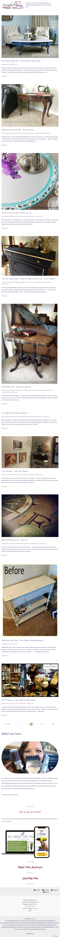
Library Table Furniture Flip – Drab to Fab (15, 540)
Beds (3, 416)
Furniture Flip (5, 133)
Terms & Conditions (28, 908)
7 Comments (5, 282)
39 (41, 724)
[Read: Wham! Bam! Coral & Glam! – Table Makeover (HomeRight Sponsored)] (30, 600)
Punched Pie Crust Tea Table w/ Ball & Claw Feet (16, 213)
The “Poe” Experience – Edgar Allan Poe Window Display (18, 700)
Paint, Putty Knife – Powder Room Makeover (15, 471)
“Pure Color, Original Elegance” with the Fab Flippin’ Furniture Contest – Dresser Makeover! (28, 279)
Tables (17, 133)
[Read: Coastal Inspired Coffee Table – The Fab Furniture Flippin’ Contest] (30, 36)
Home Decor (12, 133)
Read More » (5, 76)
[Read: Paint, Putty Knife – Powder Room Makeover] (30, 452)
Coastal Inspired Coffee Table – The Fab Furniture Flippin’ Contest (21, 61)
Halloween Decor (6, 703)
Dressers (11, 282)
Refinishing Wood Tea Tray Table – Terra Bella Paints (18, 130)
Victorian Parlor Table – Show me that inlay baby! (16, 387)
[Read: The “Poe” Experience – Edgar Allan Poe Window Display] (30, 680)
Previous (7, 724)
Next (54, 724)
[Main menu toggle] (56, 5)
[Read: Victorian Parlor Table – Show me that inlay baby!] (29, 343)
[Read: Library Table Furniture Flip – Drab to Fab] (30, 515)
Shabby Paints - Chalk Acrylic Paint (25, 390)
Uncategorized (5, 64)
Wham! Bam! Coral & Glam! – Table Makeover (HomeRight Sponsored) (23, 640)
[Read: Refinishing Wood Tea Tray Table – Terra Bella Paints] (30, 105)
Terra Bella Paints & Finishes (27, 133)
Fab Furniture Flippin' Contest (21, 282)
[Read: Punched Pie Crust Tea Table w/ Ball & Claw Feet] (30, 181)
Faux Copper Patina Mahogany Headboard (14, 413)
